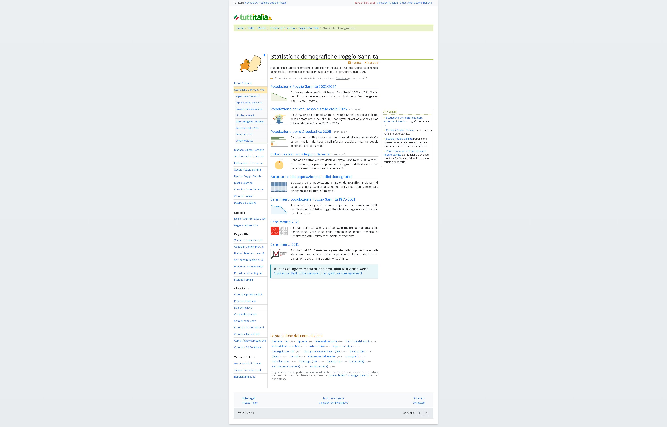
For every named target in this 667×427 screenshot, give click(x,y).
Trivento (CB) (361, 351)
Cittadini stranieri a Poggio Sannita (300, 154)
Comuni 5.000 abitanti (248, 347)
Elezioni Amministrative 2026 (250, 218)
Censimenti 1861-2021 (247, 128)
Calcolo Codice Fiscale (274, 2)
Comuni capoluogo (245, 320)
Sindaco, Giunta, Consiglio (249, 149)
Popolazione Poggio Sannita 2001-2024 (303, 86)
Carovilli (298, 356)
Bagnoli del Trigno (346, 346)
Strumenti (419, 398)
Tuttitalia (239, 2)
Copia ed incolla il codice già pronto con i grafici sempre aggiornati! (318, 273)
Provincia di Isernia (282, 28)
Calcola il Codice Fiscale (400, 130)
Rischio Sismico (243, 182)
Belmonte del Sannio (361, 341)
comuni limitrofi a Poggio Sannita (349, 375)
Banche (427, 2)
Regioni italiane (243, 307)
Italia (251, 28)
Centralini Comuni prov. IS (249, 246)
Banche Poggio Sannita (247, 176)
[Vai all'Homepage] (254, 17)
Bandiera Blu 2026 (365, 2)
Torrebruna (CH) (322, 366)
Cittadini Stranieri (245, 115)
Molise (262, 28)
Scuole (418, 2)
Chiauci (279, 356)
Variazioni (382, 2)
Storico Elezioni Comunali (249, 156)
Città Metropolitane (245, 314)
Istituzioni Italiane (333, 398)
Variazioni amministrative (333, 402)
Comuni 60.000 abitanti (249, 327)
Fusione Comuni (243, 279)
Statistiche (406, 2)
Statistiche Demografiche (249, 89)
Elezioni (393, 2)
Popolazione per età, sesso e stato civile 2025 (308, 109)
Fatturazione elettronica (248, 163)
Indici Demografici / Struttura (250, 121)
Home (240, 28)
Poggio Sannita (308, 28)
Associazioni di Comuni (247, 363)
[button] (419, 413)
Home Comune (243, 83)
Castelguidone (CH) (286, 351)
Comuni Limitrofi (243, 196)
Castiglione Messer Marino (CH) (325, 351)
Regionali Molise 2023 (246, 225)
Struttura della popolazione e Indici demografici (311, 177)
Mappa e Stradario (245, 202)
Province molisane (245, 301)
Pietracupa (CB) (311, 361)
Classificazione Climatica (248, 189)
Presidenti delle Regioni (248, 273)
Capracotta (337, 361)
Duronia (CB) (360, 361)
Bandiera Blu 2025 (244, 376)
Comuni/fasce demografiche (250, 340)
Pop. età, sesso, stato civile (249, 102)
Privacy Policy (250, 402)
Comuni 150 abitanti (247, 334)
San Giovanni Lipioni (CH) (289, 366)
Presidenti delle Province (248, 266)
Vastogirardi (355, 356)
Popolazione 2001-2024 (248, 96)
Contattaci (419, 402)
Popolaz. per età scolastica (249, 108)
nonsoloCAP (252, 2)
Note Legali (248, 398)
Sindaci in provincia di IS (248, 240)
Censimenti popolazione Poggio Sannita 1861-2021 (312, 199)
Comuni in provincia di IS (248, 294)
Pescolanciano (284, 361)
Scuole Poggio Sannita (247, 169)
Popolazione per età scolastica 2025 (300, 131)
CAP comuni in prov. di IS (248, 260)
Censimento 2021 (244, 134)
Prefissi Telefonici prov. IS (249, 253)
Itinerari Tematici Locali (247, 370)
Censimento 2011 (244, 140)
